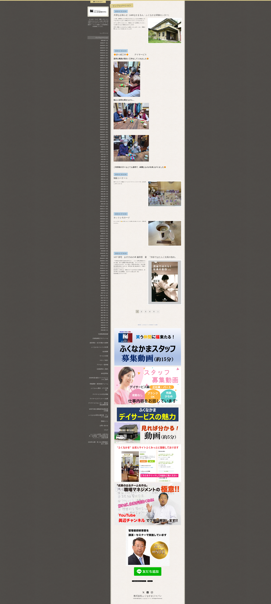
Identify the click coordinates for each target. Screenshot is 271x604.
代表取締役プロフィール (100, 338)
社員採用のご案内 (102, 369)
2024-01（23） (104, 117)
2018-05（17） (104, 280)
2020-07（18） (104, 221)
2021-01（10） (104, 206)
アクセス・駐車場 (102, 364)
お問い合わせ (104, 425)
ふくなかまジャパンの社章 (99, 347)
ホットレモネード (122, 218)
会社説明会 (104, 373)
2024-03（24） (104, 112)
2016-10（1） (105, 325)
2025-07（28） (104, 72)
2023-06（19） (104, 134)
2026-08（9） (105, 40)
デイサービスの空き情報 (100, 394)
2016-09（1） (105, 327)
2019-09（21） (104, 243)
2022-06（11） (104, 164)
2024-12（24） (104, 90)
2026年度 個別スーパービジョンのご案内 (98, 378)
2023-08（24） (104, 129)
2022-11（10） (104, 152)
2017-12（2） (105, 293)
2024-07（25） (104, 102)
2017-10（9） (105, 298)
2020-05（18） (104, 226)
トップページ (104, 33)
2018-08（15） (104, 273)
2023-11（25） (104, 122)
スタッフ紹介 (104, 360)
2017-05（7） (105, 310)
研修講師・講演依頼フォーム (99, 384)
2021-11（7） (105, 181)
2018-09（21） (104, 270)
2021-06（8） (105, 194)
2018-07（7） (105, 275)
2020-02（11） (104, 231)
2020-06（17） (104, 223)
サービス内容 (104, 356)
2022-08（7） (105, 159)
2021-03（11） (104, 201)
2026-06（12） (104, 45)
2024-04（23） (104, 110)
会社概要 (105, 351)
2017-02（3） (105, 317)
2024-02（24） (104, 114)
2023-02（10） (104, 144)
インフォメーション (101, 37)
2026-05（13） (104, 48)
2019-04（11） (104, 253)
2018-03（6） (105, 285)
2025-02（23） (104, 85)
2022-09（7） (105, 156)
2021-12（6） (105, 179)
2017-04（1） (105, 312)
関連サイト (104, 421)
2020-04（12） (104, 228)
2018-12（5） (105, 263)
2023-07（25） (104, 132)
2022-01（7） (105, 176)
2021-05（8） (105, 196)
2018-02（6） (105, 288)
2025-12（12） (104, 60)
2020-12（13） (104, 208)
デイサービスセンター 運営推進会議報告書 (98, 403)
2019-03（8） (105, 256)
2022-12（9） (105, 149)
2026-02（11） (104, 55)
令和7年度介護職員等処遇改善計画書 (98, 410)
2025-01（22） (104, 87)
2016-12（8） (105, 322)
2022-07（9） (105, 161)
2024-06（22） (104, 105)
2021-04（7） (105, 199)
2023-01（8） (105, 147)
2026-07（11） (104, 43)
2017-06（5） (105, 307)
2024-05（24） (104, 107)
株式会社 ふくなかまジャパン (143, 324)
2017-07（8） (105, 305)
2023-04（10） (104, 139)
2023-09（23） (104, 127)
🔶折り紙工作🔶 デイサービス (130, 54)
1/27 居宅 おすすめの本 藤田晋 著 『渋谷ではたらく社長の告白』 (145, 257)
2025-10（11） (104, 65)
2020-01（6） (105, 233)
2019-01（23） (104, 260)
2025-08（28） (104, 70)
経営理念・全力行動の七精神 (99, 343)
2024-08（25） (104, 100)
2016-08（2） (105, 330)
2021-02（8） (105, 204)
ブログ (106, 430)
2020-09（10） (104, 216)
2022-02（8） (105, 174)
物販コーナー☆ (121, 178)
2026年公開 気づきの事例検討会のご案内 (98, 443)
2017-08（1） (105, 303)
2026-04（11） (104, 50)
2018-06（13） (104, 278)
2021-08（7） (105, 189)
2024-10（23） (104, 95)
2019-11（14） (104, 238)
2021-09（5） (105, 186)
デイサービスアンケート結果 (99, 398)
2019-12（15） (104, 236)
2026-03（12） (104, 53)
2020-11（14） (104, 211)
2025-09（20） (104, 67)
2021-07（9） (105, 191)
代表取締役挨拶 (103, 334)
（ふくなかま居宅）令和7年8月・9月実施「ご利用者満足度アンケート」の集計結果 (98, 436)
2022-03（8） (105, 171)
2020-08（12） (104, 218)
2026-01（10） (104, 58)
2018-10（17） (104, 268)
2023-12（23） (104, 119)
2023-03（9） (105, 142)
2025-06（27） (104, 75)
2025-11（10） (104, 62)
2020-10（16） (104, 213)
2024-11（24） (104, 92)
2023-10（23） (104, 124)
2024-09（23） (104, 97)
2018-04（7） (105, 283)
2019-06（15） (104, 248)
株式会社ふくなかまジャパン (148, 596)
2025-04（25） (104, 80)
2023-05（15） (104, 137)
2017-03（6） (105, 315)
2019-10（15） (104, 241)
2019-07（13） (104, 246)
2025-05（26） (104, 77)
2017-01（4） (105, 320)
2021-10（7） (105, 184)
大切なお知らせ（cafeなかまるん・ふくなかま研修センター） (142, 15)
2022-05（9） (105, 166)
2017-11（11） (104, 295)
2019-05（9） (105, 251)
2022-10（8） (105, 154)
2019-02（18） (104, 258)
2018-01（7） (105, 290)
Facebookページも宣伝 (153, 324)
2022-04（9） (105, 169)
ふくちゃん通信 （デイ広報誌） (99, 389)
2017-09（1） (105, 300)
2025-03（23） (104, 82)
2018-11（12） (104, 265)
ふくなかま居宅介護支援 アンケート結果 (98, 416)
